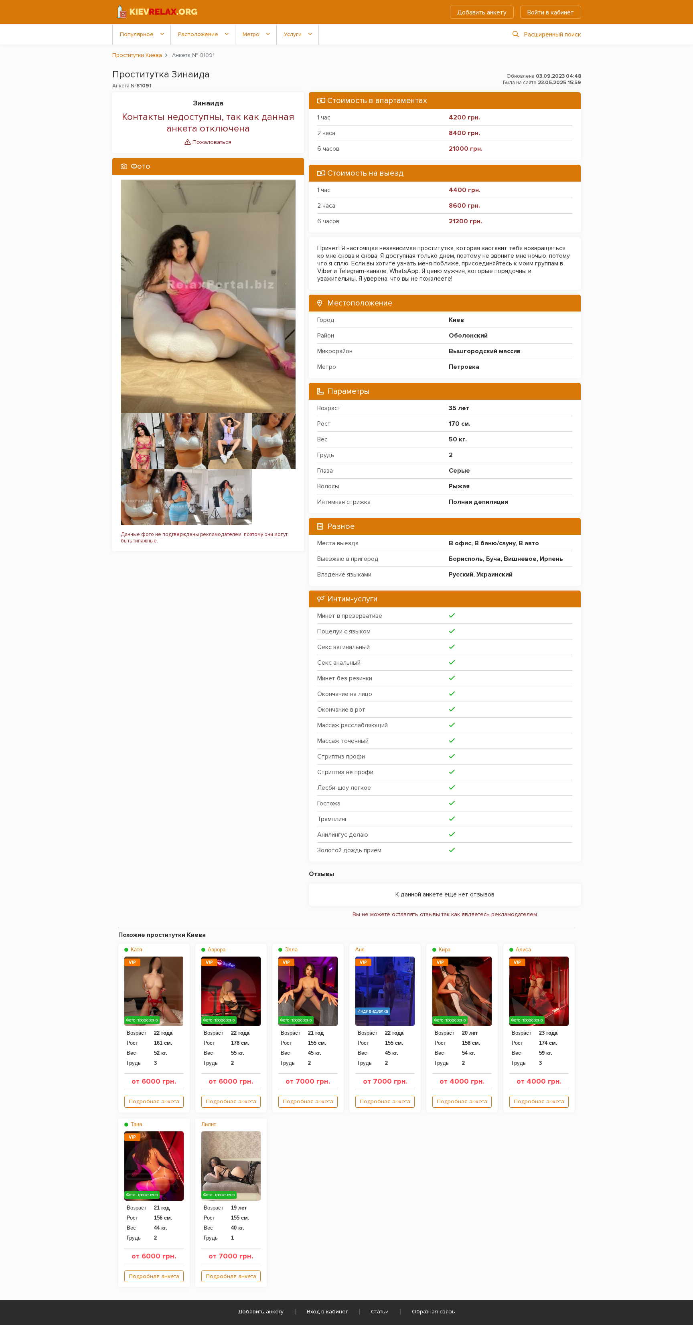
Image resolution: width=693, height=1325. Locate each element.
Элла (290, 950)
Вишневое (520, 559)
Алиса (522, 950)
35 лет (459, 408)
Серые (459, 471)
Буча (493, 559)
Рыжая (459, 486)
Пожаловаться (211, 142)
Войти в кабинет (550, 12)
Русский (461, 574)
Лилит (208, 1124)
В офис (460, 543)
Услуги (293, 34)
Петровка (464, 367)
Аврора (215, 950)
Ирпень (551, 559)
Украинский (494, 574)
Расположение (198, 34)
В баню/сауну (494, 543)
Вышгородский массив (485, 351)
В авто (529, 543)
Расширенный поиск (552, 34)
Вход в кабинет (327, 1311)
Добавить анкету (482, 12)
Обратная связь (433, 1311)
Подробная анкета (154, 1101)
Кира (443, 950)
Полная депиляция (478, 502)
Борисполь (466, 559)
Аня (360, 950)
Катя (135, 950)
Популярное (137, 34)
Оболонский (468, 336)
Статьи (380, 1311)
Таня (135, 1124)
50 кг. (458, 439)
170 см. (459, 424)
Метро (251, 34)
